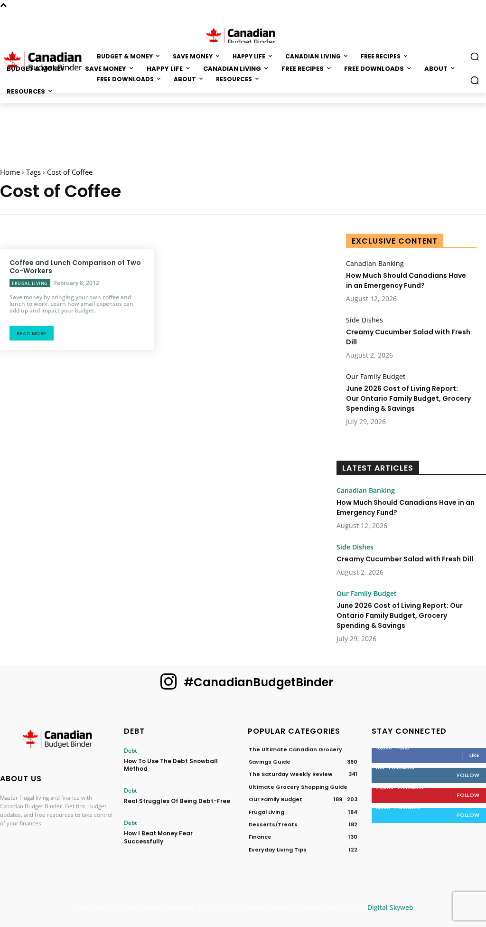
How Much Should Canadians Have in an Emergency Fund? (406, 280)
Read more (32, 333)
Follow (468, 775)
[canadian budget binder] (243, 36)
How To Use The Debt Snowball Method (171, 765)
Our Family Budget (375, 376)
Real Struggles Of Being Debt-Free (177, 801)
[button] (474, 80)
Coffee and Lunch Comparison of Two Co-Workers (75, 266)
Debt (130, 751)
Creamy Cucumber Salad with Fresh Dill (404, 559)
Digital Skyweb (390, 907)
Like (474, 755)
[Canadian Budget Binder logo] (57, 740)
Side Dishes (364, 320)
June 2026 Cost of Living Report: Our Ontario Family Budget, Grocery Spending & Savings (408, 398)
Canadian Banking (375, 263)
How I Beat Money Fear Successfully (158, 837)
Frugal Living (30, 283)
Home (10, 172)
